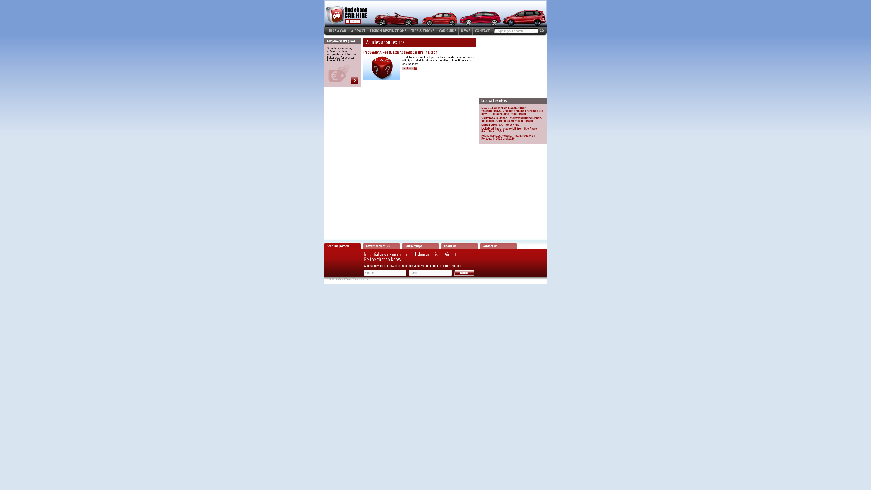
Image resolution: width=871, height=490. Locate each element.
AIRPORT (358, 30)
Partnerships (413, 246)
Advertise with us (378, 246)
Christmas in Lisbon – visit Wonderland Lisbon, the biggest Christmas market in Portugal (511, 119)
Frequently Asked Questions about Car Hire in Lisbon (400, 52)
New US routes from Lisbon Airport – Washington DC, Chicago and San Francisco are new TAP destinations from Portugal (512, 110)
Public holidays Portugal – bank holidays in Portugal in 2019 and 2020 (508, 137)
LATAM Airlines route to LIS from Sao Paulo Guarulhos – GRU (509, 130)
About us (450, 246)
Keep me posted (338, 246)
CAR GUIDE (447, 30)
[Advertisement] (513, 66)
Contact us (490, 246)
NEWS (465, 30)
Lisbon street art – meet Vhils (500, 124)
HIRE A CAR (337, 30)
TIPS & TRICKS (422, 30)
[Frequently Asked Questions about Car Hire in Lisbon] (411, 67)
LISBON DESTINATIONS (388, 30)
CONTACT (482, 30)
